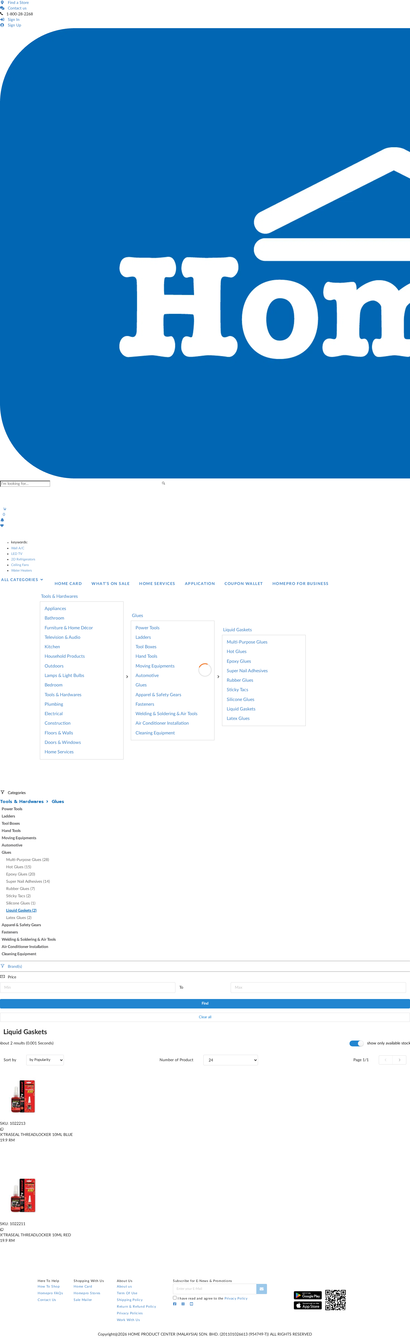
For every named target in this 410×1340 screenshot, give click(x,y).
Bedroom (53, 685)
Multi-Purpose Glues (247, 642)
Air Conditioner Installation (162, 723)
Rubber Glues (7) (20, 889)
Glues (141, 685)
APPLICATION (200, 584)
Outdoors (54, 666)
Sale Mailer (83, 1300)
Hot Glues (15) (18, 867)
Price (12, 977)
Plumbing (54, 704)
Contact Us (47, 1300)
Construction (58, 723)
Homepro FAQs (50, 1293)
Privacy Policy (236, 1298)
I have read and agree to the (213, 1298)
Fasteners (145, 704)
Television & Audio (62, 637)
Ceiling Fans (20, 565)
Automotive (147, 675)
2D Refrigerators (23, 559)
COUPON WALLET (244, 584)
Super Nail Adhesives (247, 671)
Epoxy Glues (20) (20, 874)
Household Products (65, 656)
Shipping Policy (130, 1300)
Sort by (10, 1060)
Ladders (143, 637)
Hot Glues (237, 651)
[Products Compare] (1, 1129)
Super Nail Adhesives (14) (28, 882)
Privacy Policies (130, 1313)
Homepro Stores (87, 1293)
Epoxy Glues (239, 661)
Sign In (13, 20)
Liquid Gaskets (237, 630)
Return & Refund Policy (136, 1306)
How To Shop (49, 1286)
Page (361, 1060)
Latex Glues (238, 718)
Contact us (16, 8)
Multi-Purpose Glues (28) (27, 860)
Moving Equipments (155, 666)
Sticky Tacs (237, 690)
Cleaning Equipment (155, 733)
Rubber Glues (240, 680)
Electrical (54, 714)
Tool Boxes (146, 647)
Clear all (205, 1017)
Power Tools (148, 628)
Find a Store (17, 3)
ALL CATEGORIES (20, 580)
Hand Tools (146, 656)
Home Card (83, 1286)
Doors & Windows (63, 742)
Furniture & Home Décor (69, 628)
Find (205, 1003)
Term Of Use (127, 1293)
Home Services (59, 752)
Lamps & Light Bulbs (64, 675)
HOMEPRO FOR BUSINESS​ (300, 584)
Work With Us (128, 1320)
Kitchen (52, 647)
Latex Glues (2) (19, 918)
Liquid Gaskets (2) (21, 911)
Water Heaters (21, 570)
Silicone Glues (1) (20, 903)
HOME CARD (68, 584)
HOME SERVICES (157, 584)
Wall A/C (17, 548)
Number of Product (176, 1060)
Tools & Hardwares (63, 695)
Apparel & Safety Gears (158, 695)
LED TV (16, 553)
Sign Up (13, 25)
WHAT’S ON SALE (110, 584)
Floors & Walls (59, 733)
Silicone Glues (240, 699)
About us (124, 1286)
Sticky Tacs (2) (18, 896)
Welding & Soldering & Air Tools (166, 714)
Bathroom (54, 618)
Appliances (55, 608)
